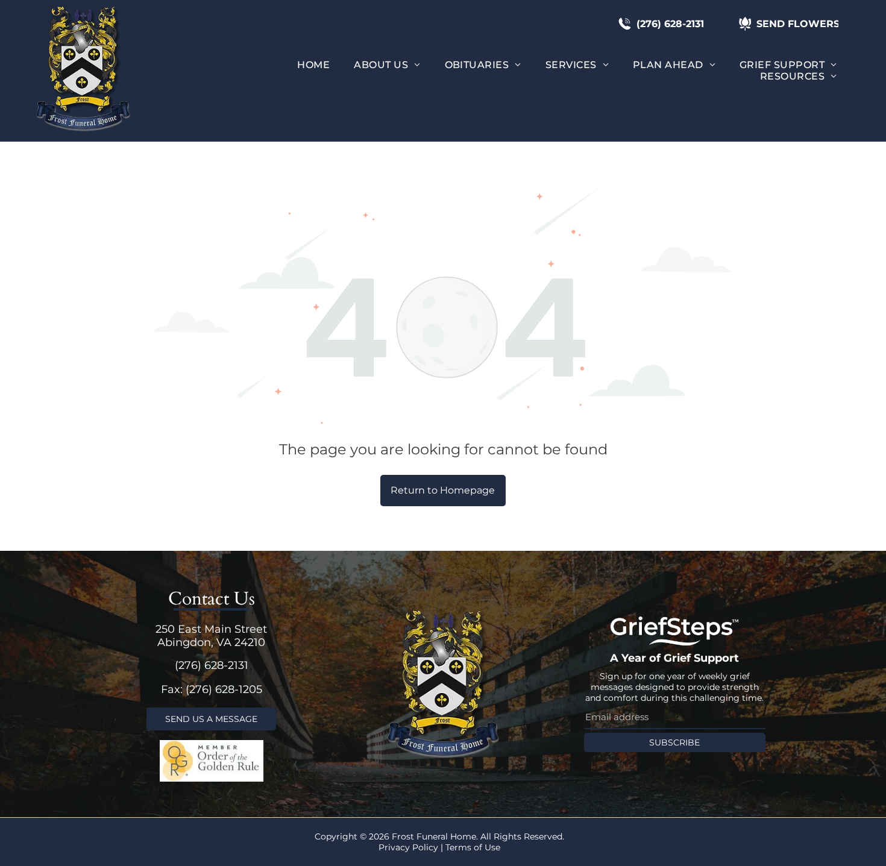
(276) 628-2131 (211, 665)
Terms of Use (472, 847)
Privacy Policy (408, 847)
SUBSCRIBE (674, 742)
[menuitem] (313, 65)
